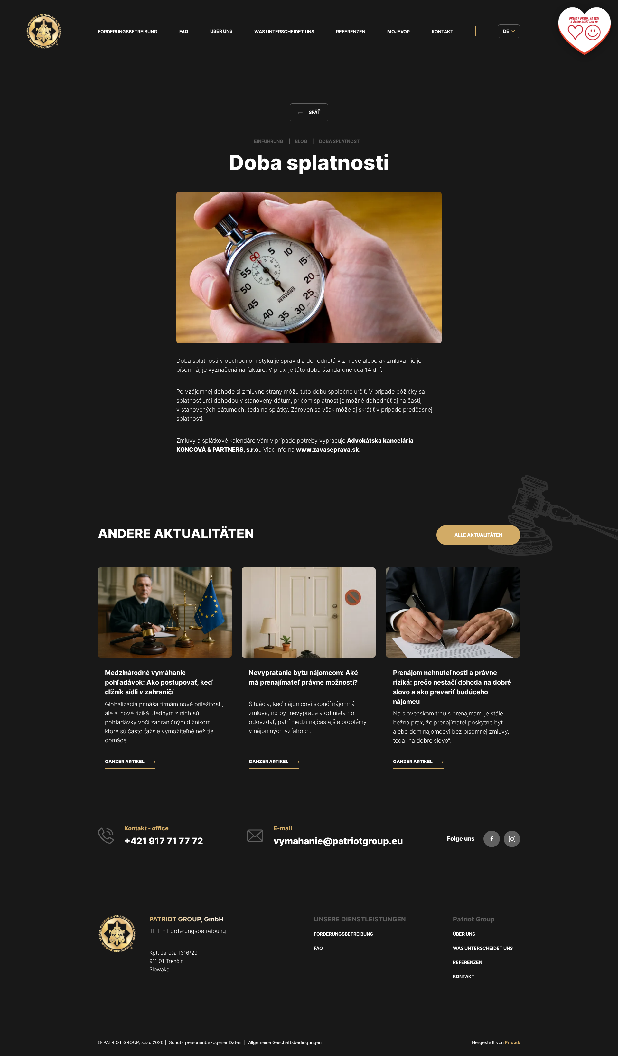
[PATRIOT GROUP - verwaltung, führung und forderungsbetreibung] (117, 954)
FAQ (183, 31)
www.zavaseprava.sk (327, 449)
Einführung (269, 141)
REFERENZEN (350, 31)
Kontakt (442, 31)
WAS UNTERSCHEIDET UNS (284, 31)
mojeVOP (398, 31)
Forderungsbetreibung (127, 31)
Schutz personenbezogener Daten (205, 1042)
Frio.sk (512, 1042)
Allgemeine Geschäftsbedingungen (285, 1042)
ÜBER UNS (221, 31)
